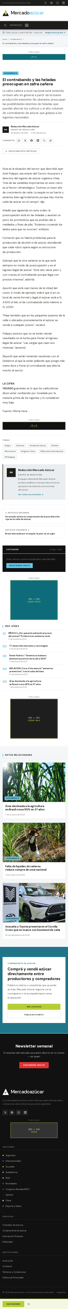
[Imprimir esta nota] (50, 140)
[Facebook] (51, 3)
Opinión (9, 1194)
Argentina (10, 1155)
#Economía (10, 451)
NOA (8, 1178)
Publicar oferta (34, 1014)
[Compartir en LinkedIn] (37, 140)
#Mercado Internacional (51, 451)
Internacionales (13, 1161)
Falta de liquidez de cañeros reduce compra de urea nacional (25, 868)
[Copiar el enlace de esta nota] (44, 140)
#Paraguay (10, 457)
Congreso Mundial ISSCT (18, 1189)
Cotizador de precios (13, 1225)
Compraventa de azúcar (15, 1230)
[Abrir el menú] (27, 25)
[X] (45, 3)
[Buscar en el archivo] (5, 25)
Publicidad (8, 1242)
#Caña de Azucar (38, 445)
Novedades (11, 1183)
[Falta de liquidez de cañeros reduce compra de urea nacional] (34, 851)
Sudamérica (16, 39)
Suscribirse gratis (34, 1065)
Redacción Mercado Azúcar (25, 126)
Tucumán (10, 1166)
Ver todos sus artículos (30, 494)
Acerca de (8, 1260)
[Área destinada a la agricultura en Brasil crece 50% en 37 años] (34, 791)
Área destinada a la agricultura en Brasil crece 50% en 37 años (25, 807)
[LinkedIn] (63, 3)
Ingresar (16, 25)
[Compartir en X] (25, 140)
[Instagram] (57, 3)
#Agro (8, 445)
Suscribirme (13, 1304)
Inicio (5, 39)
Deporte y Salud (13, 1206)
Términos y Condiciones (14, 1272)
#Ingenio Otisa (28, 451)
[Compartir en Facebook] (31, 140)
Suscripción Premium (13, 1236)
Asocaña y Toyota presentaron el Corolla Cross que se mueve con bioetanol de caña (32, 928)
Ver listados (34, 1007)
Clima (8, 1200)
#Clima (54, 445)
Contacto (7, 1266)
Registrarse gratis (55, 32)
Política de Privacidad (13, 1277)
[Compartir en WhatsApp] (19, 140)
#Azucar (20, 445)
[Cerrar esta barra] (28, 1304)
